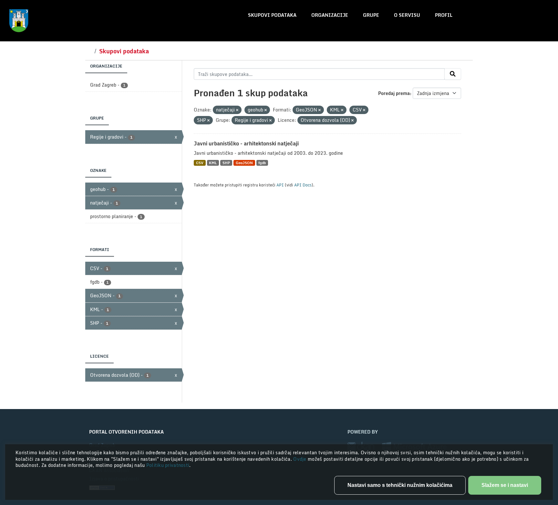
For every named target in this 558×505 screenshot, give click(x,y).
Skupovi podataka (272, 15)
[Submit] (452, 74)
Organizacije (329, 15)
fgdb (262, 162)
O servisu (407, 15)
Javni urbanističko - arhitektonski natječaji (246, 143)
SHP (226, 162)
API (280, 185)
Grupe (371, 15)
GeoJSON (244, 162)
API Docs (303, 185)
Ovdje (300, 459)
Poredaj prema (394, 93)
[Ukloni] (237, 110)
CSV (199, 162)
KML (213, 162)
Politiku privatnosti (168, 465)
